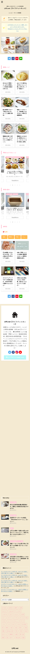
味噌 (7, 627)
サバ (21, 617)
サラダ (3, 621)
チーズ (22, 621)
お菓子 (15, 607)
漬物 (3, 631)
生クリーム (4, 634)
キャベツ (10, 617)
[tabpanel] (15, 170)
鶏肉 (4, 237)
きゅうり (4, 611)
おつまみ (4, 607)
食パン (11, 637)
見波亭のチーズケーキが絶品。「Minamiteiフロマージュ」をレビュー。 (19, 519)
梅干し (20, 627)
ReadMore (15, 180)
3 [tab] (15, 185)
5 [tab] (19, 185)
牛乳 (16, 631)
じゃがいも (4, 614)
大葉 (16, 627)
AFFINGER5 (22, 651)
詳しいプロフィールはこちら (15, 357)
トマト (3, 624)
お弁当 (10, 607)
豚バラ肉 (22, 634)
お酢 (21, 607)
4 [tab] (17, 185)
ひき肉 (22, 614)
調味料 (11, 634)
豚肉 (10, 237)
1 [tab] (10, 185)
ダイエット (15, 621)
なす (11, 614)
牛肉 (17, 237)
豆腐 (16, 634)
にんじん (16, 614)
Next (27, 171)
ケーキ (15, 617)
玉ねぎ (25, 631)
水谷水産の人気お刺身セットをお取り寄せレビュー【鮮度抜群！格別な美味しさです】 (19, 558)
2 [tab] (12, 185)
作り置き (24, 624)
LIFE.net (15, 648)
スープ (9, 621)
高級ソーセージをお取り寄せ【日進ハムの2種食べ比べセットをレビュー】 (19, 545)
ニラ (9, 624)
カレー (3, 617)
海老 (26, 627)
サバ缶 (25, 617)
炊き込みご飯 (10, 631)
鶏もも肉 (18, 637)
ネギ (13, 624)
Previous (2, 171)
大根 (11, 627)
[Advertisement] (15, 428)
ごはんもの (11, 611)
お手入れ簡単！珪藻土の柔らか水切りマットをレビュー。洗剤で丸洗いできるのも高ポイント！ (19, 532)
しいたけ (18, 611)
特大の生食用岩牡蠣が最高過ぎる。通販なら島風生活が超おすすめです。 (19, 506)
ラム (23, 237)
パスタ (18, 624)
